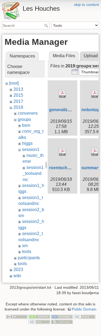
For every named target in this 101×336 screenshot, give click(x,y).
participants (29, 257)
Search (46, 25)
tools (26, 251)
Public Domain (84, 309)
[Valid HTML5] (84, 316)
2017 (18, 101)
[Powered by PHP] (62, 316)
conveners (28, 113)
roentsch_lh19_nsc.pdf (72, 167)
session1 (30, 149)
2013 (18, 89)
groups (24, 119)
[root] (14, 83)
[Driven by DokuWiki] (62, 322)
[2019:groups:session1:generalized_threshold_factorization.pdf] (62, 94)
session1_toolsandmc (33, 173)
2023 (18, 269)
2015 (18, 95)
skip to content (86, 4)
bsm (26, 125)
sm (25, 245)
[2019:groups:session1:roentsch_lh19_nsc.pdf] (62, 152)
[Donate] (39, 316)
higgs (27, 143)
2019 (18, 107)
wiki (17, 275)
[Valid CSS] (39, 322)
